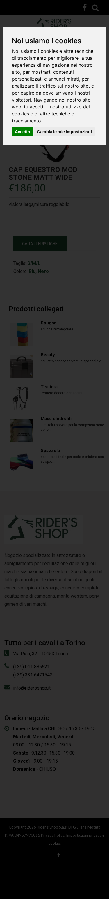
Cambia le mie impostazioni (64, 131)
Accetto (22, 131)
